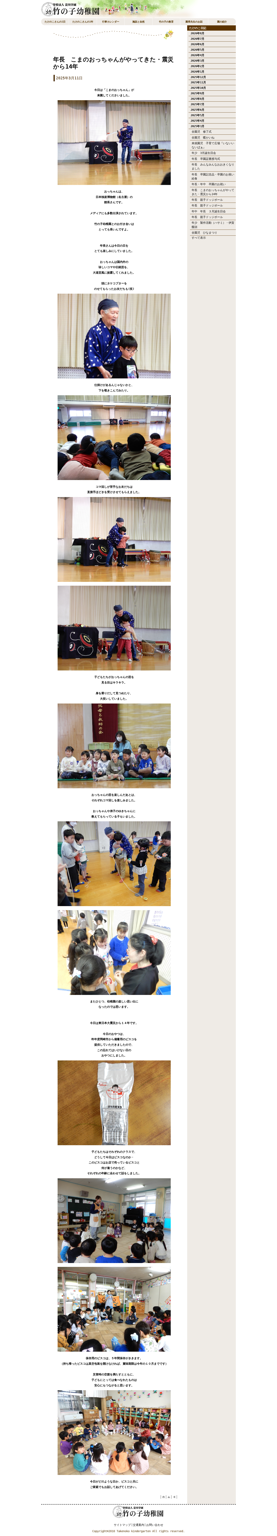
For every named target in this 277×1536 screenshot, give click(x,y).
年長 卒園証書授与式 (206, 158)
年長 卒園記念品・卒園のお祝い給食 (213, 176)
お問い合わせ (154, 1524)
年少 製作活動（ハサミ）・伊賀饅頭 (213, 224)
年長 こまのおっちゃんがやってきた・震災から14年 (213, 192)
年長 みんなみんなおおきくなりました (213, 166)
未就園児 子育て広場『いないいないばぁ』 (213, 145)
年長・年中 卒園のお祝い (209, 184)
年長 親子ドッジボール (207, 199)
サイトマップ (122, 1524)
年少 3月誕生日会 (204, 153)
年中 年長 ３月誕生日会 (209, 211)
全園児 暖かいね (203, 137)
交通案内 (138, 1524)
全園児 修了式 (202, 131)
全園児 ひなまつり (204, 232)
